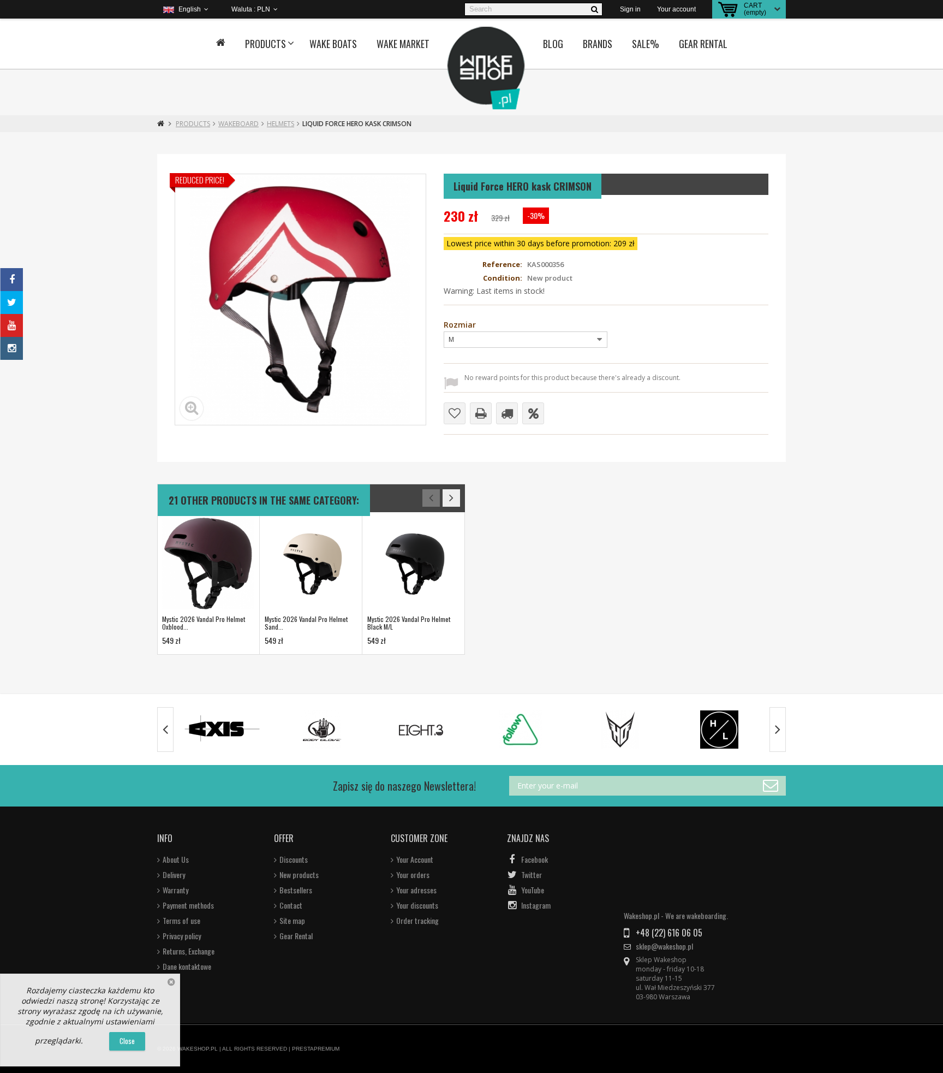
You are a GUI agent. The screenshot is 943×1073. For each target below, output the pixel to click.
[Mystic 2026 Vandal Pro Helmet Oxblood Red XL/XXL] (208, 563)
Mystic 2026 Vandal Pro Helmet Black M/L (408, 622)
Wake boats (333, 44)
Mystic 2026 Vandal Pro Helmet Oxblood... (203, 622)
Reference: (502, 264)
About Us (176, 859)
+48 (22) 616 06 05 (669, 932)
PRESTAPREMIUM (315, 1049)
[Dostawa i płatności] (507, 413)
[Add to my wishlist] (454, 413)
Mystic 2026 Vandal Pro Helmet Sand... (306, 622)
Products (265, 44)
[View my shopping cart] (728, 9)
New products (299, 875)
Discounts (293, 859)
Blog (553, 44)
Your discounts (417, 905)
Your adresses (416, 890)
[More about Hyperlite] (719, 729)
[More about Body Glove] (322, 729)
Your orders (412, 875)
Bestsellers (295, 890)
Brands (597, 44)
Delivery (174, 875)
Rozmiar (461, 325)
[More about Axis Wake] (222, 729)
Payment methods (188, 905)
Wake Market (403, 44)
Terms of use (181, 920)
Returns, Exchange (188, 951)
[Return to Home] (160, 123)
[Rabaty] (533, 413)
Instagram (536, 905)
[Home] (220, 43)
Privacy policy (182, 936)
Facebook (534, 859)
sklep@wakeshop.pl (664, 946)
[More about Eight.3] (421, 729)
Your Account (414, 859)
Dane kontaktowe (187, 966)
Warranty (175, 890)
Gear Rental (703, 44)
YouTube (532, 890)
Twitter (531, 875)
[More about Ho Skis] (620, 729)
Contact (290, 905)
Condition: (502, 278)
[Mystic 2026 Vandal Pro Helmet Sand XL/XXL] (310, 563)
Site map (292, 920)
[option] (208, 583)
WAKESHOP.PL (197, 1049)
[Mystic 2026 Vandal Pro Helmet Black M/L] (413, 563)
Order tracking (417, 920)
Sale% (645, 44)
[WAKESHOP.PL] (486, 68)
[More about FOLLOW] (520, 729)
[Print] (481, 413)
